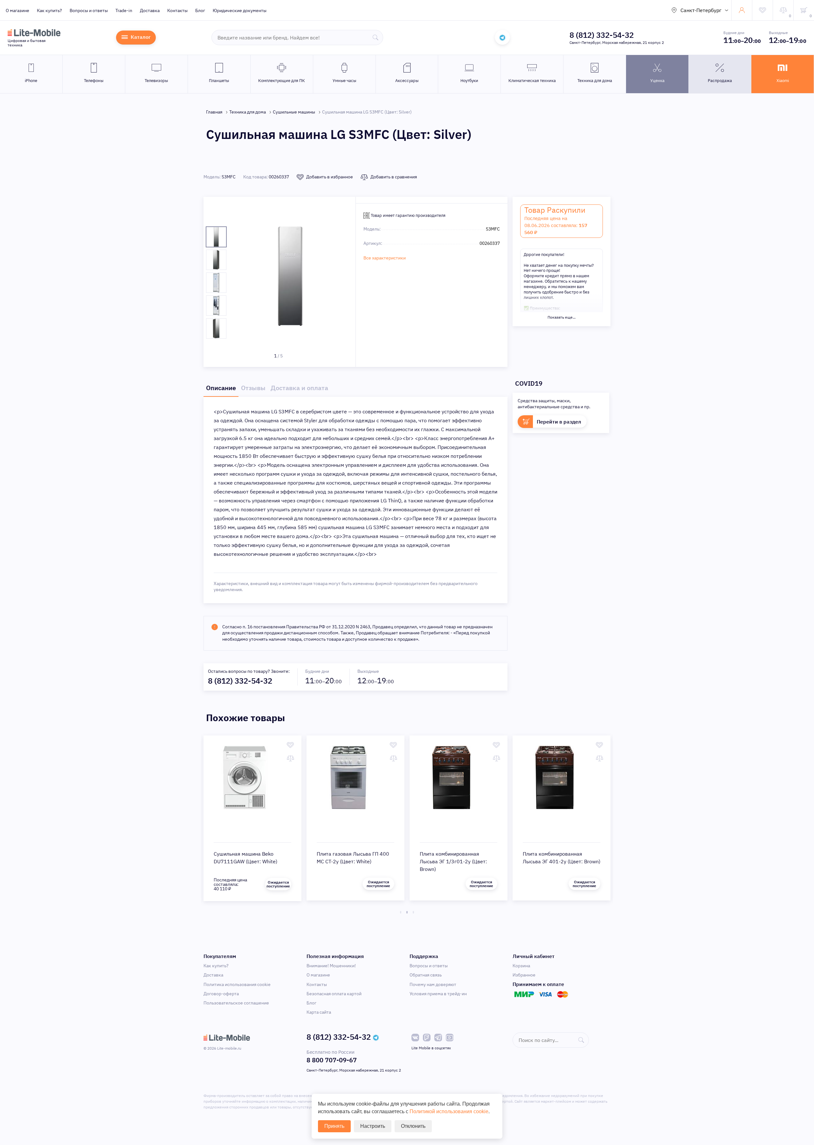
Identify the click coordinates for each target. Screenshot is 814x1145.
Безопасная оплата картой (334, 994)
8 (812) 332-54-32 (601, 35)
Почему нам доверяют (433, 984)
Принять (334, 1126)
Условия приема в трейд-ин (438, 994)
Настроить (372, 1126)
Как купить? (49, 10)
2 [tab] (407, 912)
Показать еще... (562, 317)
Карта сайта (319, 1012)
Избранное (524, 975)
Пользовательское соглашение (236, 1003)
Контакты (177, 10)
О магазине (17, 10)
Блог (200, 10)
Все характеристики (384, 258)
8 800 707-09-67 (332, 1060)
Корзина (521, 966)
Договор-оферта (221, 994)
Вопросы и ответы (89, 10)
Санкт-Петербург (700, 10)
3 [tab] (413, 912)
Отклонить (413, 1126)
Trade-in (123, 10)
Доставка (150, 10)
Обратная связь (426, 975)
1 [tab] (400, 912)
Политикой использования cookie (449, 1111)
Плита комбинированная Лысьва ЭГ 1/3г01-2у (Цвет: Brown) (453, 861)
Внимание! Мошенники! (331, 966)
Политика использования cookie (237, 984)
